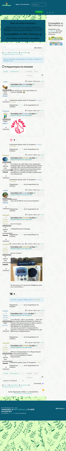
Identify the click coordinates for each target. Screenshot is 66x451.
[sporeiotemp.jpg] (26, 269)
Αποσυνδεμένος (7, 90)
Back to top (59, 408)
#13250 (42, 110)
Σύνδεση (20, 105)
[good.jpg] (18, 126)
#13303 (42, 342)
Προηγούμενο (14, 71)
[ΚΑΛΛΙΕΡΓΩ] (6, 4)
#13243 (42, 81)
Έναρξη (5, 71)
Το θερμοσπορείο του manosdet (22, 85)
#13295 (42, 214)
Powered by (18, 393)
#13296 (42, 244)
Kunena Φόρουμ (27, 393)
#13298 (42, 310)
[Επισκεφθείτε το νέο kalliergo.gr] (56, 41)
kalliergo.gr (51, 31)
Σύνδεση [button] (39, 12)
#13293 (42, 190)
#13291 (42, 154)
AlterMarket (12, 413)
